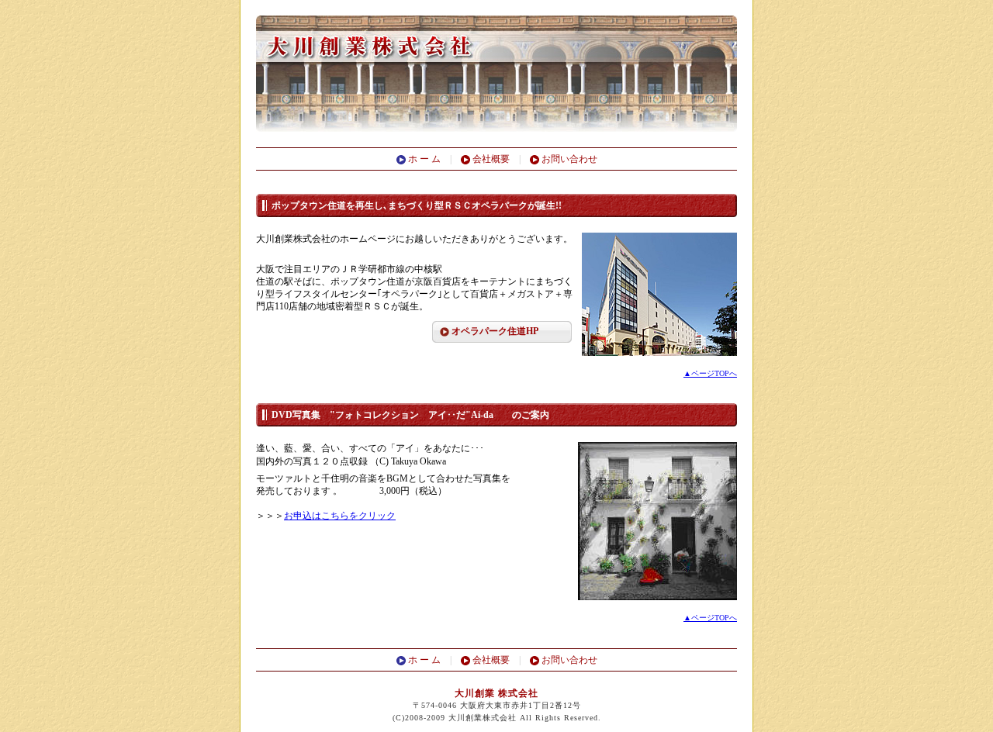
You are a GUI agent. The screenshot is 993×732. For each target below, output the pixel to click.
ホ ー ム (428, 159)
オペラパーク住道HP (495, 331)
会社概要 (490, 159)
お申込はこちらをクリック (340, 515)
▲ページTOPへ (710, 373)
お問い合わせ (568, 159)
